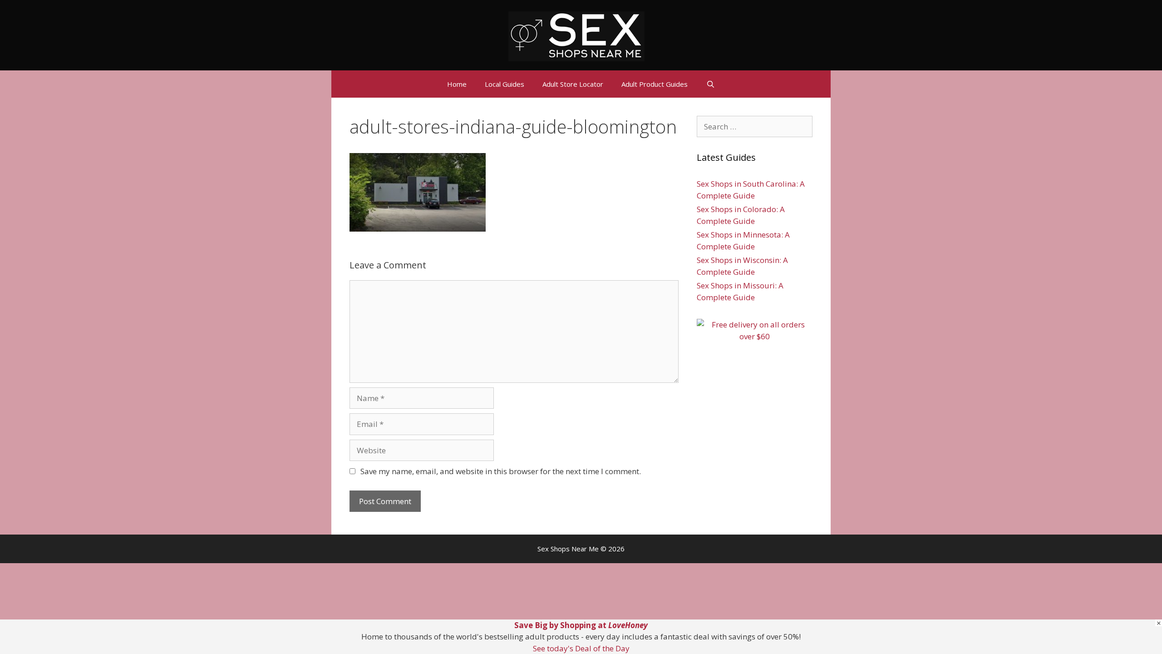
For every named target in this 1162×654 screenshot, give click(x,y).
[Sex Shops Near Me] (576, 35)
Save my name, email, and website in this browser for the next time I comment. (500, 471)
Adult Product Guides (654, 84)
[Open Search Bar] (710, 84)
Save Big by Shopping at (581, 625)
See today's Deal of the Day (581, 648)
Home (457, 84)
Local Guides (504, 84)
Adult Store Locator (572, 84)
